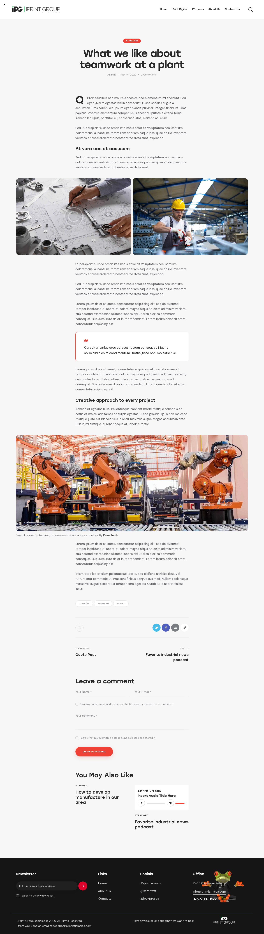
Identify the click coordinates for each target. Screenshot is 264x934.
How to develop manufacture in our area (97, 797)
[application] (162, 802)
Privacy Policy (45, 895)
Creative (84, 603)
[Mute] (170, 802)
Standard (132, 41)
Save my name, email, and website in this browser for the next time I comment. (127, 704)
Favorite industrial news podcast (162, 824)
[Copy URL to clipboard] (184, 628)
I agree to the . (37, 895)
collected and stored (140, 738)
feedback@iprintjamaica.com (72, 926)
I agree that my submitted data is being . (117, 737)
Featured (103, 603)
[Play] (141, 802)
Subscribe (82, 887)
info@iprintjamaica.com (209, 891)
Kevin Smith (110, 535)
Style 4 (121, 603)
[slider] (180, 802)
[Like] (79, 628)
